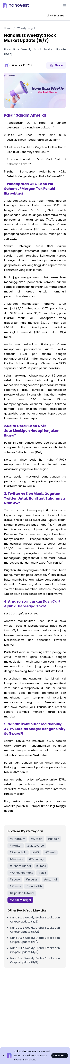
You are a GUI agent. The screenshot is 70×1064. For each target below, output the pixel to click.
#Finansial (16, 859)
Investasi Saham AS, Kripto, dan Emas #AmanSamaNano (32, 1055)
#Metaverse (35, 846)
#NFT (35, 852)
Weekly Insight (26, 28)
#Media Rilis (34, 886)
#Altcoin (36, 839)
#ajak (42, 873)
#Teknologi (36, 859)
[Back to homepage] (17, 5)
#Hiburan (32, 879)
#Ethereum (17, 839)
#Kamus (15, 886)
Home (7, 28)
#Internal (50, 879)
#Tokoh (50, 852)
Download (59, 1055)
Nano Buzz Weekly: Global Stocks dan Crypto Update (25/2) (35, 940)
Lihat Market (55, 15)
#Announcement (21, 873)
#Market (16, 846)
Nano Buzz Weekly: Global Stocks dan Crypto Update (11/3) (35, 960)
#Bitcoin (53, 839)
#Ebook (15, 879)
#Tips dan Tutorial (22, 893)
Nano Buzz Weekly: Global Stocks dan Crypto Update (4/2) (35, 920)
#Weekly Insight (20, 900)
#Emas (41, 866)
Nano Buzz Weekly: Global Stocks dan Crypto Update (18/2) (35, 930)
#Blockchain (18, 852)
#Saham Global (20, 866)
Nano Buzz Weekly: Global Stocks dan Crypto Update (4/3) (35, 950)
